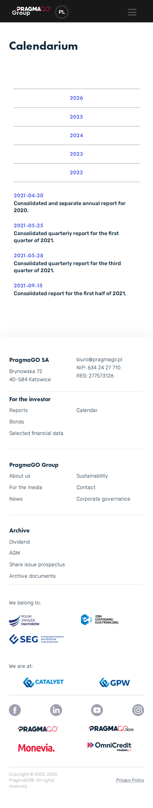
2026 (76, 98)
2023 (76, 154)
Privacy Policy (130, 780)
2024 (76, 135)
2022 (76, 172)
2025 (76, 116)
